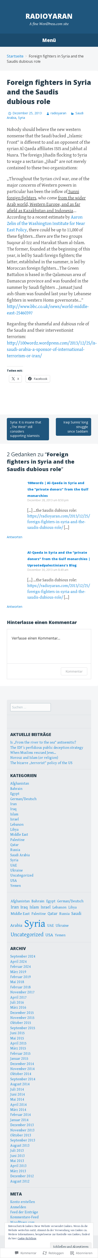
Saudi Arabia (20, 855)
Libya (14, 829)
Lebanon (16, 824)
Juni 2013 (17, 1156)
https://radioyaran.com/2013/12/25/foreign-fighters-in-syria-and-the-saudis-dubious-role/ (58, 522)
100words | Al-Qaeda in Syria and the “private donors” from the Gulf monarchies (57, 489)
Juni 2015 (17, 1033)
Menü (49, 40)
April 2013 (18, 1166)
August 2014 (20, 1084)
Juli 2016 (17, 1002)
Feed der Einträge (24, 1212)
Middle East (19, 835)
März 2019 (18, 972)
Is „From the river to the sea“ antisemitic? (43, 742)
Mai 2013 (17, 1161)
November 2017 (22, 992)
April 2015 (18, 1043)
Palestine (17, 840)
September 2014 (22, 1079)
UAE (13, 865)
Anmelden (18, 1207)
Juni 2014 (17, 1094)
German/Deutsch (23, 799)
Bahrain (16, 789)
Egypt (14, 794)
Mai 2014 (17, 1099)
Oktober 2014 (20, 1074)
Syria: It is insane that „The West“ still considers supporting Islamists (25, 429)
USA (13, 881)
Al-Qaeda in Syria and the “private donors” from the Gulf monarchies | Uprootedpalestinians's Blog (58, 558)
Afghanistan (19, 783)
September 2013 (22, 1140)
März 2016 (18, 1007)
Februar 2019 (20, 977)
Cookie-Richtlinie (27, 1238)
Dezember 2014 (22, 1064)
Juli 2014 (17, 1089)
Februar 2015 (20, 1054)
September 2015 (22, 1028)
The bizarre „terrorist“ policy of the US (41, 763)
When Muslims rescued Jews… (33, 753)
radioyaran (49, 16)
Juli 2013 (17, 1150)
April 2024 (18, 962)
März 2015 (18, 1048)
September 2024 (22, 956)
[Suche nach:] (30, 707)
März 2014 (18, 1110)
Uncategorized (21, 875)
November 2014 (22, 1069)
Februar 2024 (20, 967)
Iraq (13, 809)
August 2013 (20, 1145)
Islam (14, 814)
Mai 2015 (17, 1038)
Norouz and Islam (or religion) (34, 758)
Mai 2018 (17, 982)
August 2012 (20, 1181)
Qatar (14, 845)
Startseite (15, 56)
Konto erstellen (22, 1202)
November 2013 (22, 1130)
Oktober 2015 (20, 1023)
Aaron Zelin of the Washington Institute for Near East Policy (46, 224)
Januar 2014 (19, 1120)
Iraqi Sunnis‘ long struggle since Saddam (75, 426)
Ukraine (16, 870)
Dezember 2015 (22, 1013)
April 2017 (18, 997)
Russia (15, 850)
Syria (21, 117)
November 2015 (22, 1018)
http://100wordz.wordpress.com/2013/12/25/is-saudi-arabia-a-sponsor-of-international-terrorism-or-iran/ (52, 350)
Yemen (15, 886)
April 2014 (18, 1105)
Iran (13, 804)
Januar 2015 (19, 1059)
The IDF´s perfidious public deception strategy (46, 748)
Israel (14, 819)
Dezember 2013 (22, 1125)
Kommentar (74, 671)
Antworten (14, 537)
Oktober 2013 (20, 1135)
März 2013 (18, 1171)
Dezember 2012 (22, 1176)
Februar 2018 (20, 987)
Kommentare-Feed (24, 1217)
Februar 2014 (20, 1115)
